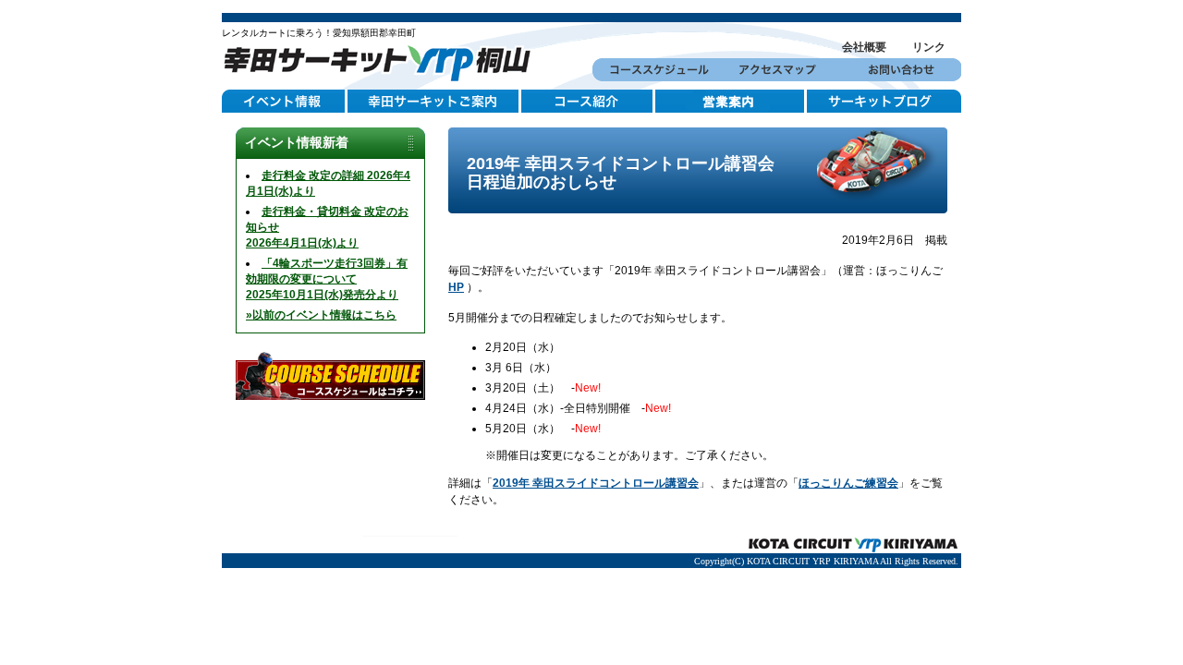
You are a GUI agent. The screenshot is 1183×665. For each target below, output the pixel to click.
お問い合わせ (899, 69)
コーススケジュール (653, 69)
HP (456, 287)
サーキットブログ (884, 102)
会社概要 (864, 47)
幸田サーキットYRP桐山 (383, 60)
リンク (928, 47)
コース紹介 (588, 102)
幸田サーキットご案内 (434, 102)
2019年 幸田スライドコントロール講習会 (596, 483)
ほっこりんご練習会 (848, 483)
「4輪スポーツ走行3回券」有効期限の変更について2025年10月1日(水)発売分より (327, 279)
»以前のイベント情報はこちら (321, 314)
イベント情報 (285, 102)
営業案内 (731, 102)
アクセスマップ (776, 69)
